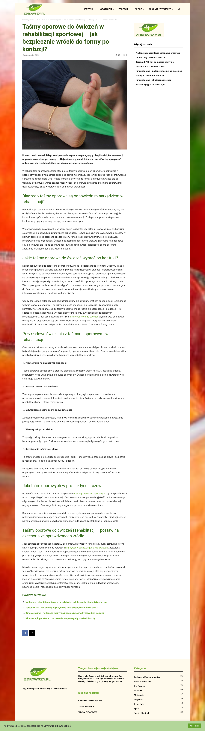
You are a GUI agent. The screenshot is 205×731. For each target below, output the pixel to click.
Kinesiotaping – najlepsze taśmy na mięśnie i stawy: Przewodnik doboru (65, 613)
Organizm (106, 9)
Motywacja (139, 695)
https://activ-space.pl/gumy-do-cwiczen (86, 547)
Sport (138, 9)
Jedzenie (88, 9)
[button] (179, 9)
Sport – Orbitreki (142, 713)
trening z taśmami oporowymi (90, 493)
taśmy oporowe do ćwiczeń (83, 316)
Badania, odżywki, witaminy (147, 677)
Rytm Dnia (139, 704)
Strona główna (28, 19)
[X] (32, 633)
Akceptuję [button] (194, 726)
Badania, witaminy (160, 9)
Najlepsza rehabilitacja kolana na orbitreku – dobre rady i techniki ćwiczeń (66, 602)
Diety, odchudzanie (142, 681)
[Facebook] (25, 633)
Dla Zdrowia (42, 19)
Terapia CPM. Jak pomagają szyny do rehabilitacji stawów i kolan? (62, 607)
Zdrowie (123, 9)
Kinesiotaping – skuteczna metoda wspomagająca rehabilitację (60, 618)
